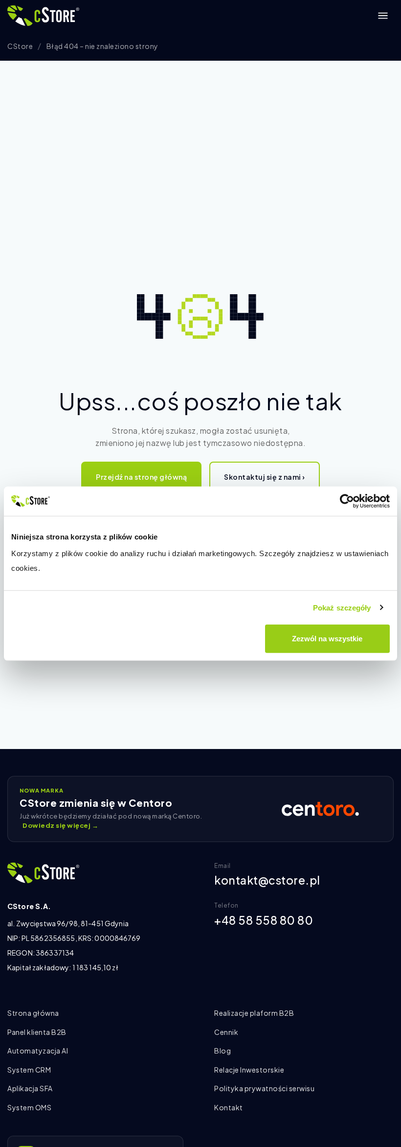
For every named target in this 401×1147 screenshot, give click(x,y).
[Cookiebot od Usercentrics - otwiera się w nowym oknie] (347, 500)
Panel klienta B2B (37, 1032)
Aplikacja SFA (30, 1088)
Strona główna (33, 1012)
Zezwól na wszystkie (327, 638)
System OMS (29, 1107)
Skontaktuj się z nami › (264, 476)
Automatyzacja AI (37, 1050)
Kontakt (228, 1107)
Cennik (226, 1032)
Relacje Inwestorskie (249, 1069)
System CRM (29, 1069)
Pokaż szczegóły (342, 607)
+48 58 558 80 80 (263, 920)
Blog (222, 1050)
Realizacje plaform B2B (254, 1012)
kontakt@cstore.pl (267, 880)
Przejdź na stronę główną (141, 476)
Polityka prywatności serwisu (264, 1088)
